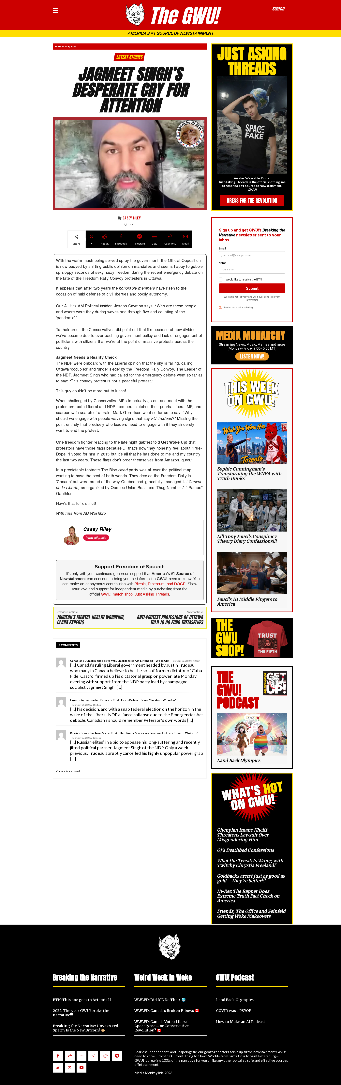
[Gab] (70, 1056)
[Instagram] (93, 1056)
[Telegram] (117, 1056)
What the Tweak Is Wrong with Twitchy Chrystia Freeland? (250, 863)
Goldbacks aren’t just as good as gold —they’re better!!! (251, 878)
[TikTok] (58, 1068)
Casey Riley (132, 218)
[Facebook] (58, 1056)
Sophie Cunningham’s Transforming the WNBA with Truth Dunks (249, 473)
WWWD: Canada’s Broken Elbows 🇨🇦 (166, 1010)
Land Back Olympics (238, 760)
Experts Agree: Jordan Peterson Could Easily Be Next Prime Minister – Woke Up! (123, 700)
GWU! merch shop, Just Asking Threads (135, 594)
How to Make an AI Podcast (240, 1021)
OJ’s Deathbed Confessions (245, 850)
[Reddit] (105, 1056)
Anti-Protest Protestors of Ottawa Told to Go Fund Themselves (170, 620)
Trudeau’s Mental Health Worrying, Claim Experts (90, 620)
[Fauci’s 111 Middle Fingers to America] (252, 573)
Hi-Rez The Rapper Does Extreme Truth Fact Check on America (248, 895)
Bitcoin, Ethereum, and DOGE (160, 584)
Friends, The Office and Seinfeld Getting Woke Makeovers (251, 913)
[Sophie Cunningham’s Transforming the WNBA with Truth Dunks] (252, 443)
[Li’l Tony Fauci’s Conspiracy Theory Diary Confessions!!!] (252, 510)
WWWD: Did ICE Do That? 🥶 (160, 999)
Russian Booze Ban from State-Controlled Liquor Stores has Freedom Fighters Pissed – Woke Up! (134, 733)
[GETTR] (81, 1056)
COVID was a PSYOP (233, 1010)
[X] (70, 1068)
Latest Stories (129, 57)
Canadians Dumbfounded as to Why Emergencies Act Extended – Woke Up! (119, 660)
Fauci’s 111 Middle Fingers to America (247, 602)
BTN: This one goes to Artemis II (82, 999)
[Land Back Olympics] (252, 734)
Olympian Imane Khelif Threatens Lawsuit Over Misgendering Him (242, 834)
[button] (278, 9)
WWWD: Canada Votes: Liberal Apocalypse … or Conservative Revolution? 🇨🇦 (161, 1025)
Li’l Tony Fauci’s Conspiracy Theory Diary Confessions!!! (247, 539)
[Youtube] (81, 1068)
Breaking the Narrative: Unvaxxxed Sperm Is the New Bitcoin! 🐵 (85, 1028)
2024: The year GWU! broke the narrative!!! (81, 1012)
